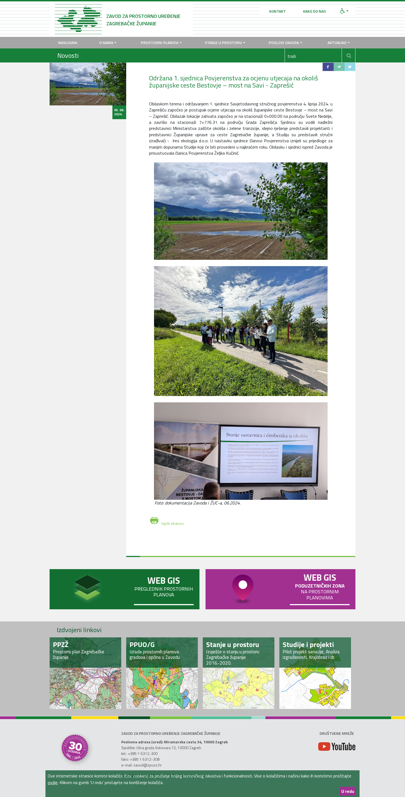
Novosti (68, 55)
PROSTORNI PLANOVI (160, 42)
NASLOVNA (67, 42)
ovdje (53, 782)
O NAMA (106, 42)
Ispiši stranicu (172, 522)
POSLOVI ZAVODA (284, 42)
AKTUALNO (337, 42)
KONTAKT (277, 11)
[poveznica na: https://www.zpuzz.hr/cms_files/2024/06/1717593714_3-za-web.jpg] (241, 451)
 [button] (349, 55)
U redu (347, 791)
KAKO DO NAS (314, 11)
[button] (344, 11)
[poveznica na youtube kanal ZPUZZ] (336, 746)
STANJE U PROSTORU (223, 42)
